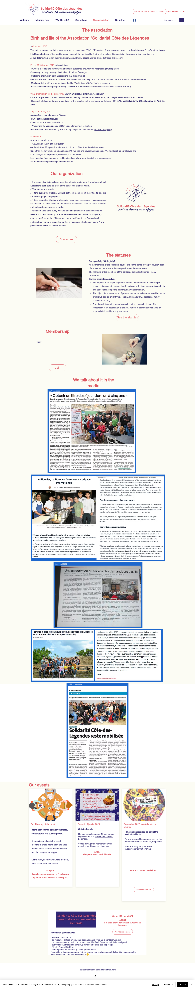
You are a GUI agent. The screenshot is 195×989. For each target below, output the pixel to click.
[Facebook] (134, 20)
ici (127, 942)
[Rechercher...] (181, 20)
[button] (148, 11)
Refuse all (168, 984)
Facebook (62, 874)
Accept (183, 984)
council (96, 286)
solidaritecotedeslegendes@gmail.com (98, 969)
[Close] (191, 984)
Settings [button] (155, 984)
